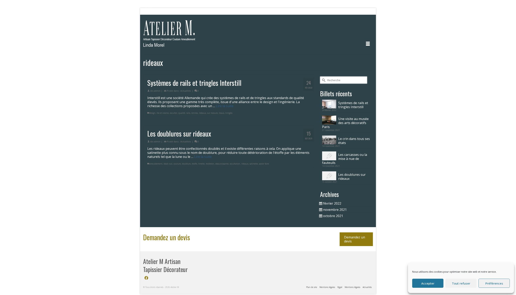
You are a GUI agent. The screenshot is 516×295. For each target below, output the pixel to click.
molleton (210, 163)
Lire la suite (224, 106)
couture (177, 163)
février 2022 (332, 203)
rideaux (202, 113)
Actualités (185, 90)
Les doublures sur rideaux (352, 176)
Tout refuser (461, 283)
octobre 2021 (333, 216)
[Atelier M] (179, 35)
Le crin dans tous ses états (354, 141)
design (152, 113)
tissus (221, 113)
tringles (228, 113)
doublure (186, 163)
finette (201, 163)
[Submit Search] (146, 11)
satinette (254, 163)
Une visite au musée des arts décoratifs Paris (345, 123)
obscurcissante (222, 163)
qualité (181, 113)
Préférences (494, 283)
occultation (235, 163)
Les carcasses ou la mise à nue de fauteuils (344, 158)
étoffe (194, 163)
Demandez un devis (354, 239)
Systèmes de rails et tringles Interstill (353, 105)
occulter (173, 113)
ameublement (155, 163)
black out (168, 163)
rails (188, 113)
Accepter (427, 283)
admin (157, 90)
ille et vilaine (163, 113)
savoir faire (264, 163)
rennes (194, 113)
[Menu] (368, 44)
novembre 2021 (335, 209)
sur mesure (212, 113)
